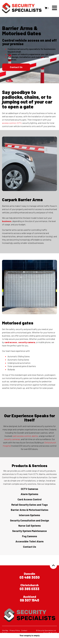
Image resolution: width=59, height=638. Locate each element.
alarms (35, 436)
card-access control (21, 436)
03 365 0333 (29, 589)
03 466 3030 (29, 577)
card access (11, 342)
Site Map (5, 630)
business (6, 221)
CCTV (19, 123)
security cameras (12, 439)
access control (9, 123)
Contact (24, 630)
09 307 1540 (29, 600)
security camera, (27, 342)
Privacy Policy (15, 630)
